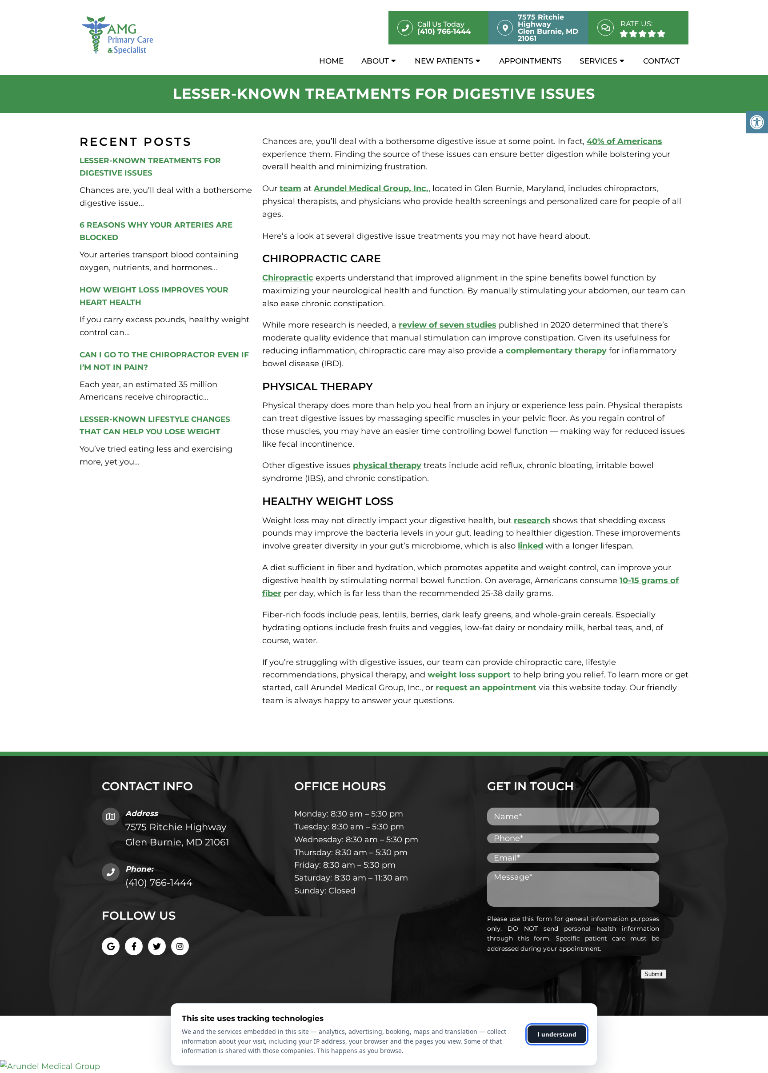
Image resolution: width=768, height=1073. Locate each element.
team (290, 188)
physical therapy (387, 465)
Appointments (530, 60)
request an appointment (486, 688)
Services (598, 60)
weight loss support (469, 675)
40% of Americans (624, 141)
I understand (557, 1034)
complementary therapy (556, 351)
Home (331, 60)
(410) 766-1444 (158, 882)
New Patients (444, 60)
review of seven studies (447, 325)
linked (530, 546)
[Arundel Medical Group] (384, 1066)
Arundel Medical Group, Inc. (371, 188)
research (532, 520)
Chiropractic (287, 278)
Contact (661, 60)
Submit (653, 974)
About (375, 60)
